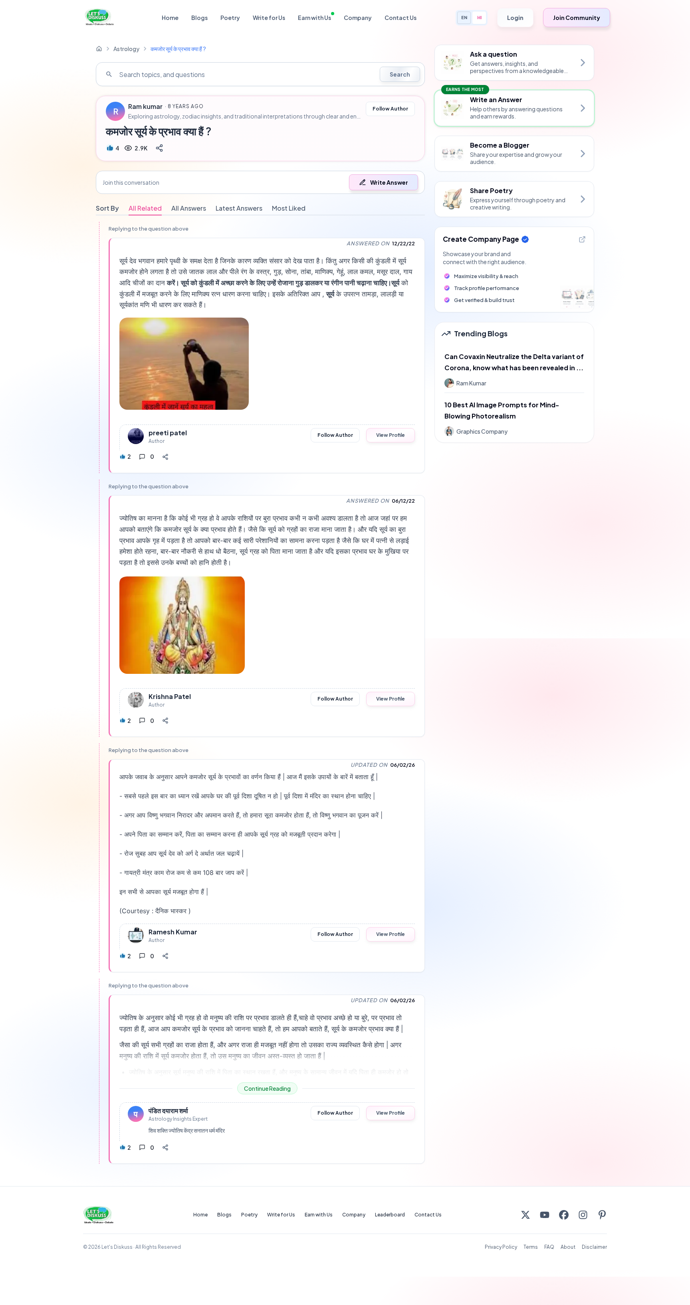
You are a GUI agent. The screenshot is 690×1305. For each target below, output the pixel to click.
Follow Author (390, 109)
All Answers (188, 208)
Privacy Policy (501, 1247)
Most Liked (288, 208)
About (568, 1247)
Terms (530, 1247)
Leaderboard (390, 1215)
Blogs (199, 17)
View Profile (390, 435)
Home (170, 17)
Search (400, 74)
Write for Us (269, 17)
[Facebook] (564, 1215)
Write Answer (389, 182)
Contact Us (400, 17)
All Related (145, 208)
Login (515, 17)
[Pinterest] (602, 1215)
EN (464, 17)
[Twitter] (525, 1215)
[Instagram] (583, 1215)
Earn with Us (314, 17)
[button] (260, 182)
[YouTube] (544, 1215)
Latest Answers (239, 208)
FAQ (549, 1247)
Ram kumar (145, 107)
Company (358, 17)
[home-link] (99, 48)
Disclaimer (594, 1247)
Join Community (576, 17)
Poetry (230, 17)
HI (479, 17)
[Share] (159, 148)
